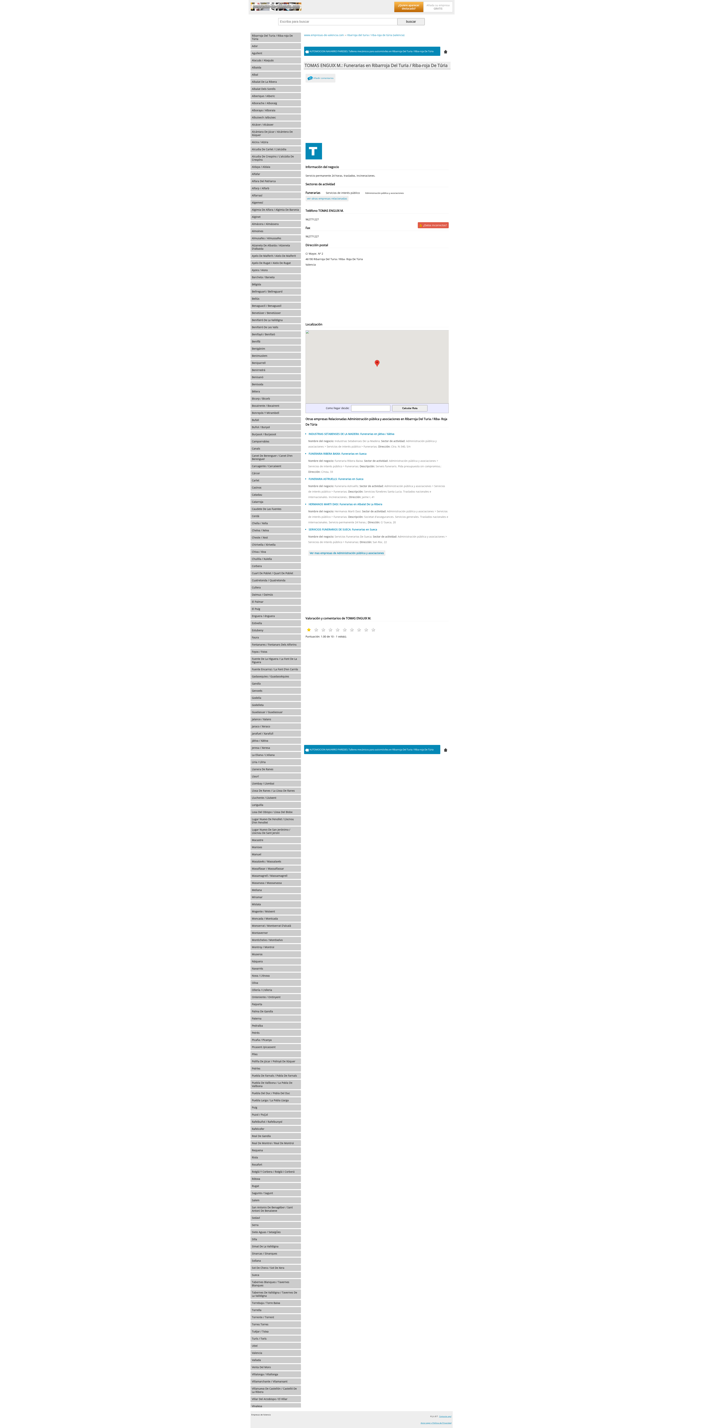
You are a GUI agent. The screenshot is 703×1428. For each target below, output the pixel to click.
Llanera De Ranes (262, 769)
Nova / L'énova (261, 975)
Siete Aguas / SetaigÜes (266, 1232)
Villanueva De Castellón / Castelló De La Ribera (274, 1390)
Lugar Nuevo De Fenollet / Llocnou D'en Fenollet (273, 820)
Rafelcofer (258, 1129)
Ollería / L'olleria (262, 990)
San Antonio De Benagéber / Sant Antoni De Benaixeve (272, 1209)
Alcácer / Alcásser (263, 124)
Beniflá (256, 341)
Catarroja (257, 502)
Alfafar (256, 174)
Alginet (256, 217)
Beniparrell (259, 363)
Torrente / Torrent (263, 1317)
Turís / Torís (259, 1338)
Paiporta (257, 1004)
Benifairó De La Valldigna (267, 320)
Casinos (256, 487)
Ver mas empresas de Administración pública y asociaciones (347, 553)
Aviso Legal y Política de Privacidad (436, 1423)
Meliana (257, 890)
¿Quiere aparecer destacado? (408, 6)
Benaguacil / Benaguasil (266, 305)
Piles (255, 1054)
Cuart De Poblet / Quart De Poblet (272, 573)
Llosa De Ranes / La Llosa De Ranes (273, 790)
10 (373, 629)
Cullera (256, 587)
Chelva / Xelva (260, 530)
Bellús (255, 298)
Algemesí (257, 202)
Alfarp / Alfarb (260, 188)
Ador (255, 46)
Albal (255, 74)
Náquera (257, 961)
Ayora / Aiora (260, 270)
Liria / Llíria (259, 762)
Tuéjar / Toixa (260, 1331)
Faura (255, 637)
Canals (256, 448)
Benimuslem (259, 355)
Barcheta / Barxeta (263, 277)
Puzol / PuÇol (260, 1114)
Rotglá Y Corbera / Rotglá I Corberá (273, 1171)
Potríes (256, 1068)
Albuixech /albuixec (264, 117)
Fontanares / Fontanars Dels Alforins (274, 644)
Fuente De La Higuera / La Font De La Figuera (274, 660)
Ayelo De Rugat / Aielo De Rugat (271, 263)
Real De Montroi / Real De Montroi (273, 1143)
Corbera (257, 566)
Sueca (255, 1275)
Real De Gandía (261, 1136)
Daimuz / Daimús (262, 594)
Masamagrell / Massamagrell (269, 875)
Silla (254, 1239)
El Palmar (257, 601)
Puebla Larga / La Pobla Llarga (270, 1100)
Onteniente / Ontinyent (266, 997)
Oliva (255, 983)
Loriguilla (257, 805)
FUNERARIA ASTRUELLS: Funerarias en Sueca (336, 479)
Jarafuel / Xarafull (262, 733)
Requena (257, 1150)
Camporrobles (260, 441)
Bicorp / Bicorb (261, 398)
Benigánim (258, 348)
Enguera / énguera (263, 616)
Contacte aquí (445, 1416)
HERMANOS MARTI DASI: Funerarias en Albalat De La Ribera (345, 504)
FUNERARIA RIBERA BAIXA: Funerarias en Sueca (338, 453)
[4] (445, 51)
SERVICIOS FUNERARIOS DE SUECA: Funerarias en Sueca (343, 529)
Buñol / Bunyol (261, 427)
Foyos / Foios (259, 651)
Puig (254, 1107)
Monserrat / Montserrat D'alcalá (271, 925)
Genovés (257, 690)
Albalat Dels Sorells (264, 89)
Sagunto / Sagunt (262, 1193)
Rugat (255, 1186)
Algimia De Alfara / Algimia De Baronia (275, 209)
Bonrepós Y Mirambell (265, 413)
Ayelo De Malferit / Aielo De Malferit (274, 256)
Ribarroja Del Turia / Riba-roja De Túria (272, 37)
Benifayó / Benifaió (263, 334)
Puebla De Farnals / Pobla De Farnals (274, 1075)
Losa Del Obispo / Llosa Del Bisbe (272, 812)
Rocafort (257, 1164)
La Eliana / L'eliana (263, 755)
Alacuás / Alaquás (263, 60)
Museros (257, 954)
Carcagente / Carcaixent (266, 466)
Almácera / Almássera (265, 224)
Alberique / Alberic (263, 96)
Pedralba (257, 1025)
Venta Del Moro (261, 1367)
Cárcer (256, 473)
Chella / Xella (260, 523)
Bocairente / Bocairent (265, 405)
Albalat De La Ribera (264, 81)
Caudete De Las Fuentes (266, 509)
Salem (255, 1200)
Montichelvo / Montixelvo (267, 940)
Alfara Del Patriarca (264, 181)
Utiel (255, 1345)
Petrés (256, 1032)
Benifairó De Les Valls (265, 327)
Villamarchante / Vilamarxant (269, 1381)
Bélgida (256, 284)
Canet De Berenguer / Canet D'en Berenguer (272, 457)
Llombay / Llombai (263, 783)
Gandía (256, 683)
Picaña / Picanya (262, 1040)
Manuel (256, 854)
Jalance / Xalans (261, 719)
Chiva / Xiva (259, 551)
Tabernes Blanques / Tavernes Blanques (270, 1283)
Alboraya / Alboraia (263, 110)
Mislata (256, 904)
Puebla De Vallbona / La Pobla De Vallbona (272, 1084)
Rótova (256, 1179)
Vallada (256, 1360)
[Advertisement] (377, 111)
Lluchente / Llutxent (264, 797)
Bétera (256, 391)
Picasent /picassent (264, 1047)
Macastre (257, 840)
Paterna (256, 1018)
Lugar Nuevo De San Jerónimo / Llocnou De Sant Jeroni (271, 831)
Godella (256, 698)
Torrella (256, 1310)
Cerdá (255, 516)
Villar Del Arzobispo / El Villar (269, 1399)
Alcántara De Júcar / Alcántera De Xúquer (272, 133)
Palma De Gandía (262, 1011)
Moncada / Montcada (265, 918)
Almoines (257, 231)
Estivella (257, 623)
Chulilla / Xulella (262, 559)
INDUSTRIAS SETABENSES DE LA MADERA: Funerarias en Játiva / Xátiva (351, 434)
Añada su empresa (438, 6)
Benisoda (257, 384)
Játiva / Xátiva (260, 740)
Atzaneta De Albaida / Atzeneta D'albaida (271, 247)
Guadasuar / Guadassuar (267, 712)
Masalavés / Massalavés (266, 861)
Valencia (257, 1353)
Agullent (257, 53)
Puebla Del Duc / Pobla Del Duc (271, 1093)
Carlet (255, 480)
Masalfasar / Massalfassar (268, 868)
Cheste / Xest (260, 537)
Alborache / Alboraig (264, 103)
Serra (255, 1225)
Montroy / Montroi (263, 947)
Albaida (256, 67)
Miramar (257, 897)
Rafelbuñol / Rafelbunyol (267, 1121)
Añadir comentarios (323, 78)
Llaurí (255, 776)
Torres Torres (260, 1324)
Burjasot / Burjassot (264, 434)
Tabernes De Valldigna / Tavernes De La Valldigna (274, 1294)
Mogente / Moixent (263, 911)
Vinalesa (257, 1406)
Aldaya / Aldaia (261, 167)
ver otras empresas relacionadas (327, 198)
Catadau (257, 494)
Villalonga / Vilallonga (265, 1374)
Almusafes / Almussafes (266, 238)
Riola (255, 1157)
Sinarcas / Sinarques (264, 1253)
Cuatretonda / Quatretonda (268, 580)
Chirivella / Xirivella (264, 544)
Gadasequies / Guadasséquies (270, 676)
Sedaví (256, 1218)
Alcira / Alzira (260, 142)
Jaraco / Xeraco (261, 726)
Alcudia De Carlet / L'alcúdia (269, 149)
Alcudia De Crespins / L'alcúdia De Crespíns (273, 158)
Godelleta (258, 705)
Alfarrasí (257, 195)
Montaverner (260, 933)
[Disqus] (377, 690)
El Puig (256, 609)
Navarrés (257, 968)
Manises (257, 847)
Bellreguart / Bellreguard (267, 291)
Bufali (255, 420)
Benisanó (257, 377)
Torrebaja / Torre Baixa (266, 1303)
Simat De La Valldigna (265, 1246)
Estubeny (257, 630)
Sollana (256, 1260)
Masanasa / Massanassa (267, 883)
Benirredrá (258, 370)
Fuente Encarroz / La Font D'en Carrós (275, 669)
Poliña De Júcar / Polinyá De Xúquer (273, 1061)
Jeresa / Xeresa (261, 748)
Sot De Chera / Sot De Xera (268, 1267)
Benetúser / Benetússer (266, 313)
